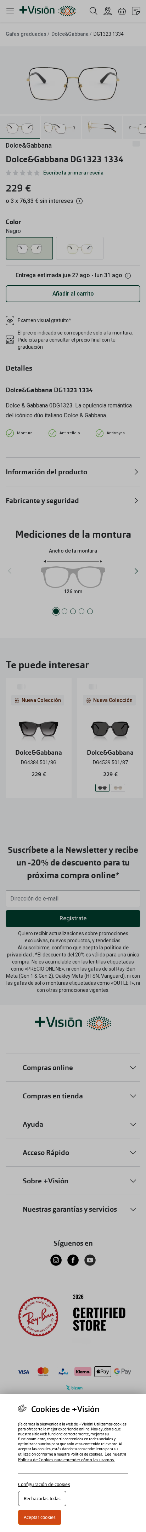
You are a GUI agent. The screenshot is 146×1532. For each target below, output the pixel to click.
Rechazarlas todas (42, 1499)
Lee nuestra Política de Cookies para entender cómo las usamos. (72, 1457)
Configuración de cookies (44, 1484)
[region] (73, 1463)
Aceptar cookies (40, 1517)
